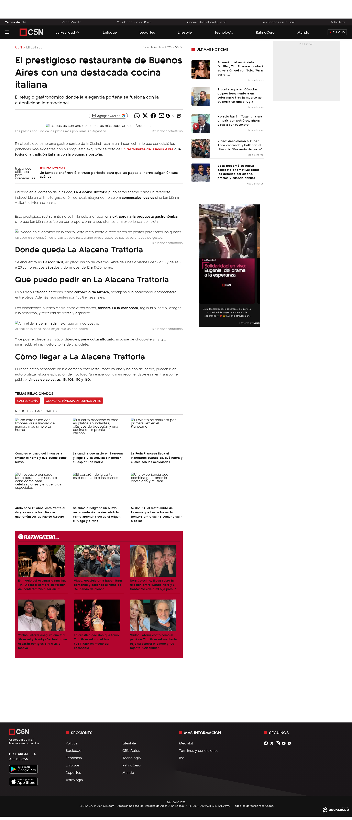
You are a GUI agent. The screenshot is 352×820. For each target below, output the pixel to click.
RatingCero (265, 32)
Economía (74, 757)
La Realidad (65, 32)
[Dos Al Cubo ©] (336, 811)
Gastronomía (27, 400)
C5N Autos (131, 750)
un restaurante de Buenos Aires (147, 148)
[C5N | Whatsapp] (291, 743)
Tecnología (223, 32)
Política (72, 743)
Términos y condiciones (198, 750)
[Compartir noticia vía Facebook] (153, 116)
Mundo (303, 32)
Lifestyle (185, 32)
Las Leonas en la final (278, 22)
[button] (179, 116)
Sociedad (73, 750)
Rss (182, 757)
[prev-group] (201, 265)
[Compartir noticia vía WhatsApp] (137, 116)
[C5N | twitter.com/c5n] (273, 743)
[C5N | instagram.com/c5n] (279, 743)
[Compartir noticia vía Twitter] (145, 116)
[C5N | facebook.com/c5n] (267, 743)
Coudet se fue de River (134, 22)
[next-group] (257, 265)
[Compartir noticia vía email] (161, 116)
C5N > (20, 47)
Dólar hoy (337, 22)
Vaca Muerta (71, 22)
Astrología (74, 779)
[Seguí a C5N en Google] (167, 116)
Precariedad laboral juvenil (206, 22)
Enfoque (110, 32)
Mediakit (186, 743)
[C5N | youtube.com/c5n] (285, 743)
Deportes (147, 32)
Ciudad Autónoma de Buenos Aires (73, 400)
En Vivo (339, 32)
